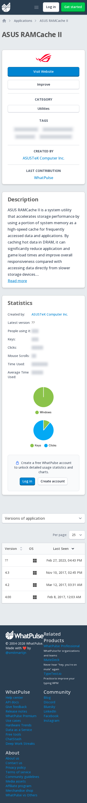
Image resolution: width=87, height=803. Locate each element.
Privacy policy (16, 767)
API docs (12, 702)
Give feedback (16, 706)
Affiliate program (18, 786)
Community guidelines (22, 776)
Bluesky (49, 706)
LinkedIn (50, 711)
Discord (49, 702)
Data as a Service (19, 730)
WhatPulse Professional (62, 646)
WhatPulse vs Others (21, 795)
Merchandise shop (19, 790)
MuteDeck (51, 660)
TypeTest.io (52, 673)
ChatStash (13, 739)
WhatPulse (43, 177)
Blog (47, 697)
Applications (23, 20)
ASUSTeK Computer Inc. (43, 158)
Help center (14, 697)
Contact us (14, 763)
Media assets (16, 781)
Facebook (51, 716)
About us (12, 758)
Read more (17, 280)
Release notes (16, 711)
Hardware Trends (19, 725)
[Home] (4, 20)
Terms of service (18, 772)
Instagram (51, 720)
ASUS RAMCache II (54, 20)
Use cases (13, 720)
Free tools (13, 734)
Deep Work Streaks (20, 743)
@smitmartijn (16, 652)
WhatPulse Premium (21, 716)
